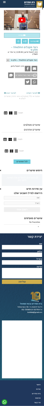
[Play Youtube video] (22, 20)
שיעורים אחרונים (32, 129)
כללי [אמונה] (27, 96)
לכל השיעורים (22, 162)
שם (40, 244)
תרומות (38, 398)
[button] (4, 2)
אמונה (37, 96)
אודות (38, 389)
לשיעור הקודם (32, 93)
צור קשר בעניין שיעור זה (24, 75)
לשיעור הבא (11, 93)
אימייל (39, 259)
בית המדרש (36, 393)
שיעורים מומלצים (31, 125)
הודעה (39, 267)
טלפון (39, 252)
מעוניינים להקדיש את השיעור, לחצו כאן (21, 178)
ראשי (39, 384)
